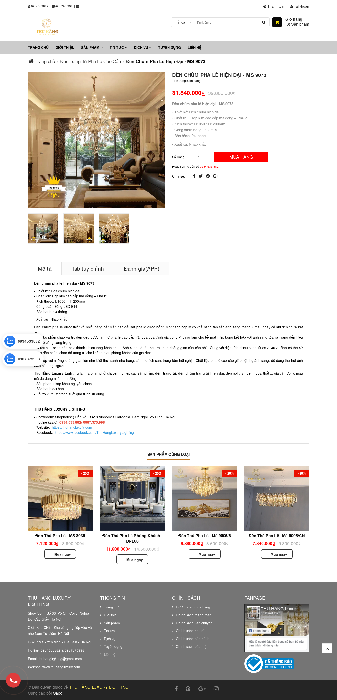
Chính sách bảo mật (191, 646)
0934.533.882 (209, 166)
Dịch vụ (141, 47)
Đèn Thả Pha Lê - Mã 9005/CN (277, 535)
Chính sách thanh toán (193, 614)
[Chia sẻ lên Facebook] (195, 175)
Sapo (57, 693)
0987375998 (64, 6)
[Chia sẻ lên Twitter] (201, 175)
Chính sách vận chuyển (194, 622)
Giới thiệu (65, 47)
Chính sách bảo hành (192, 638)
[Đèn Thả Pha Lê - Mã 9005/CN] (276, 498)
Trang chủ (38, 47)
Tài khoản (301, 6)
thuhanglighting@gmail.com (60, 658)
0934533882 (39, 6)
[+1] (216, 175)
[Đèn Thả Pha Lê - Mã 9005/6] (204, 498)
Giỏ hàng (293, 19)
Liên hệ (194, 47)
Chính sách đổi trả (190, 630)
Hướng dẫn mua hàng (193, 607)
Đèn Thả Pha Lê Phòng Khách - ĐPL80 (132, 538)
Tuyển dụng (169, 47)
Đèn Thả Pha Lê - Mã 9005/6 (204, 535)
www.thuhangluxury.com (61, 666)
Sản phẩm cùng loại (168, 454)
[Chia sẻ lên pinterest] (208, 175)
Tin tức (117, 47)
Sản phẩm (90, 47)
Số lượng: (178, 157)
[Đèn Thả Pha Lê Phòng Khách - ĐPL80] (132, 498)
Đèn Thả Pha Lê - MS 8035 (60, 535)
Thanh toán (275, 6)
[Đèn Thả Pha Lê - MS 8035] (60, 498)
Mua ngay (62, 554)
